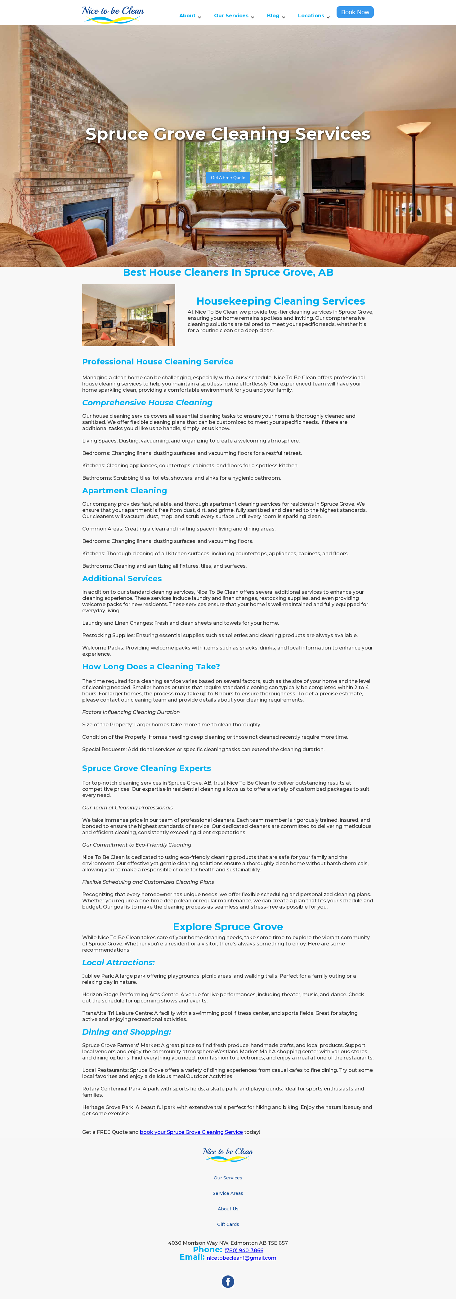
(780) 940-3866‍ (243, 1250)
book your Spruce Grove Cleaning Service (191, 1132)
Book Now (355, 12)
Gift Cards (228, 1224)
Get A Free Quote (228, 177)
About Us (228, 1209)
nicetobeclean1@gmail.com (241, 1258)
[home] (113, 15)
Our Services (228, 1178)
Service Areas (228, 1193)
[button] (190, 17)
